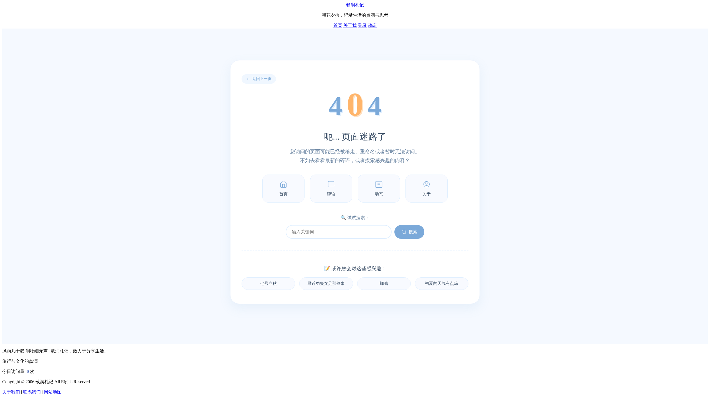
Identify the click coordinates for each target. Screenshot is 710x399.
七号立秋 (268, 283)
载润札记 (355, 4)
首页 (337, 25)
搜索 (413, 231)
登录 (362, 25)
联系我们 (32, 392)
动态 (372, 25)
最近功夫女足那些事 (326, 283)
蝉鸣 (384, 283)
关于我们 (11, 392)
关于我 (350, 25)
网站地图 (53, 392)
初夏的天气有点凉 (441, 283)
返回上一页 (262, 79)
